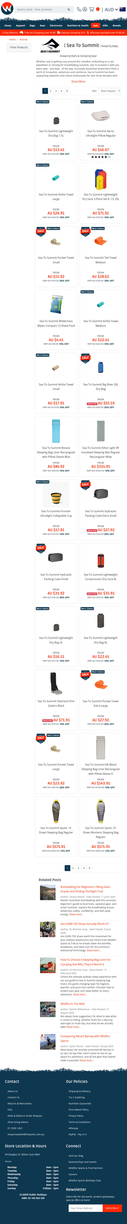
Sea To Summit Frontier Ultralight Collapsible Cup (56, 513)
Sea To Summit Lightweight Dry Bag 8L (101, 640)
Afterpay (73, 1128)
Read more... (76, 914)
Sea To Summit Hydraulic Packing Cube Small (56, 577)
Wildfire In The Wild (73, 1004)
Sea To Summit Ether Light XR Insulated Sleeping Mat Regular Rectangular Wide (101, 452)
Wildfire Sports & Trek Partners (86, 1168)
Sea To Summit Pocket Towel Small (56, 260)
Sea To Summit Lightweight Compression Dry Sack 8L (101, 577)
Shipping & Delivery (79, 1091)
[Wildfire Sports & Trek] (7, 8)
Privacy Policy (76, 1115)
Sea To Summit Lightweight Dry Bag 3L (56, 640)
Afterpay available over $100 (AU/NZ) (103, 32)
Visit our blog (76, 1155)
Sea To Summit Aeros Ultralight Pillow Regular (101, 133)
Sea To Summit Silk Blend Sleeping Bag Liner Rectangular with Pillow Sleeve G (101, 769)
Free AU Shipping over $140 (32, 32)
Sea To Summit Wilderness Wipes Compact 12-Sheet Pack (56, 323)
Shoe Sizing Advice (18, 1122)
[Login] (85, 9)
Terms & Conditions (79, 1122)
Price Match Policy (79, 1109)
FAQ (10, 1109)
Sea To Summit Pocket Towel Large (56, 767)
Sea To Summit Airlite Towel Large (56, 197)
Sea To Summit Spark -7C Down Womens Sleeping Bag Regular (101, 832)
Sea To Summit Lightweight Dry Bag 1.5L (56, 133)
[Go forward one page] (67, 91)
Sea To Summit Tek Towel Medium (101, 260)
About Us (13, 1091)
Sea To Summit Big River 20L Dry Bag (100, 387)
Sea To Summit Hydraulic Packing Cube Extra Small (100, 513)
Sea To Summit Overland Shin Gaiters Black (56, 703)
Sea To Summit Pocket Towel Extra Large (101, 703)
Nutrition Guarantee (80, 1103)
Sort (94, 90)
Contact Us (14, 1097)
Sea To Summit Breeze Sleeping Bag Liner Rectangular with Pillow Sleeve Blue (56, 452)
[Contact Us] (79, 9)
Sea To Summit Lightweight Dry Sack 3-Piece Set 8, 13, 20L (100, 197)
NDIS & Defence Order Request (25, 1115)
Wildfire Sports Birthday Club (85, 1180)
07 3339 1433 (15, 1128)
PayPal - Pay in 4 (77, 1134)
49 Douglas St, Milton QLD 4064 (22, 1154)
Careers (73, 1174)
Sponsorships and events (83, 1161)
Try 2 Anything (77, 1097)
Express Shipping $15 (66, 32)
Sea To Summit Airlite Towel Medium (101, 323)
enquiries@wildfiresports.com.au (26, 1134)
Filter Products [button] (19, 47)
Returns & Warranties (20, 1103)
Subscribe (111, 1208)
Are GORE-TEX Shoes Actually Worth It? (85, 924)
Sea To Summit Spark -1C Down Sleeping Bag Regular (56, 830)
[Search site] (69, 9)
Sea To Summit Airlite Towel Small (56, 387)
